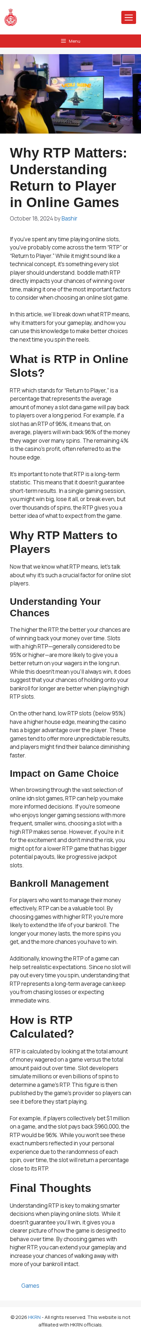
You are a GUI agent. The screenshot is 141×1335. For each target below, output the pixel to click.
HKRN (34, 1317)
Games (30, 1285)
